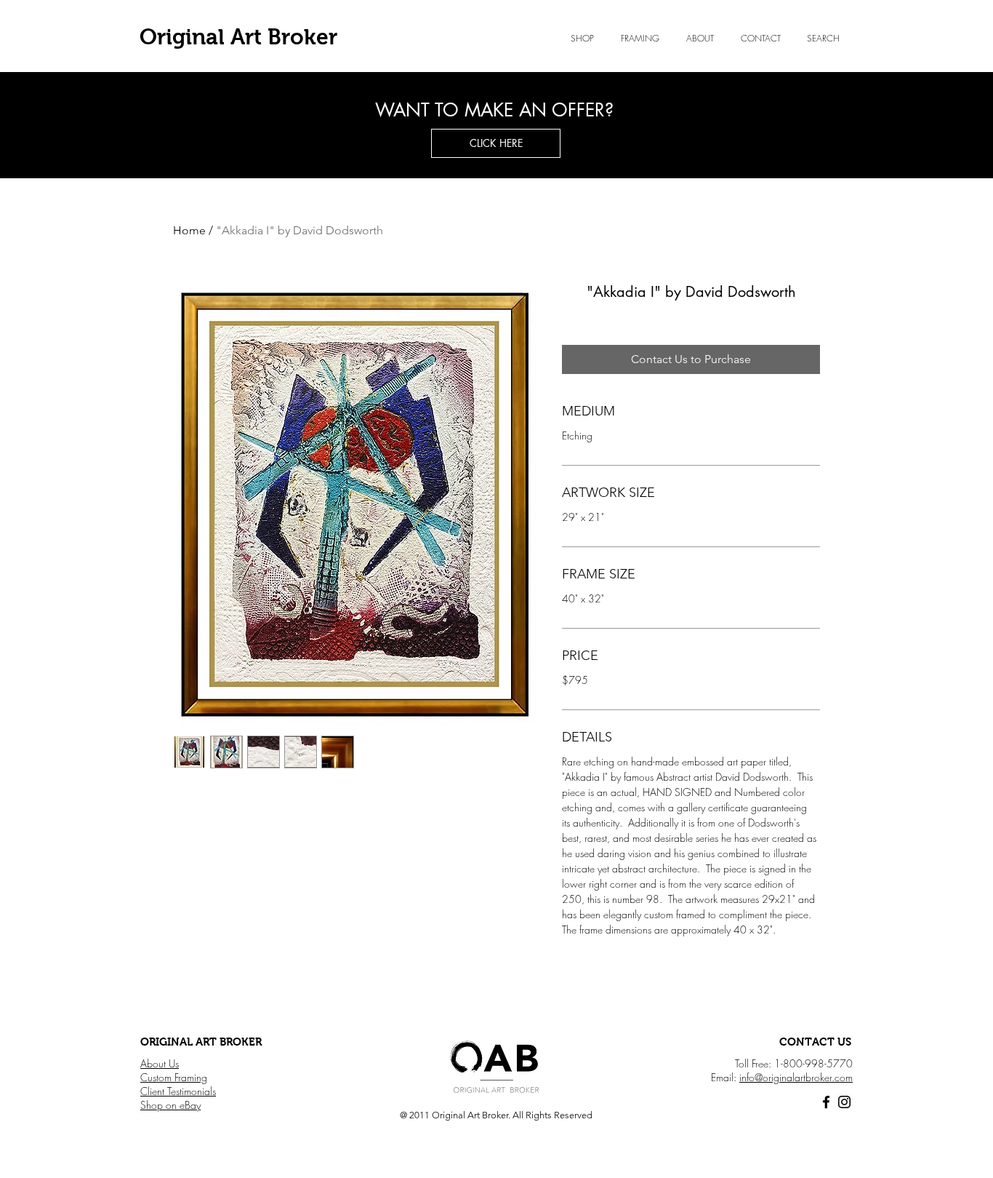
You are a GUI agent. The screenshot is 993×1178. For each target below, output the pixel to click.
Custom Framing (173, 1077)
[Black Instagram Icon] (844, 1102)
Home (189, 230)
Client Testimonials (178, 1091)
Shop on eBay (170, 1105)
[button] (699, 38)
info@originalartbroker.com (796, 1077)
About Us (159, 1063)
